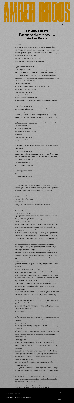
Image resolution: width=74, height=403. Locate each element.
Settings (59, 399)
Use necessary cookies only (60, 396)
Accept (60, 392)
